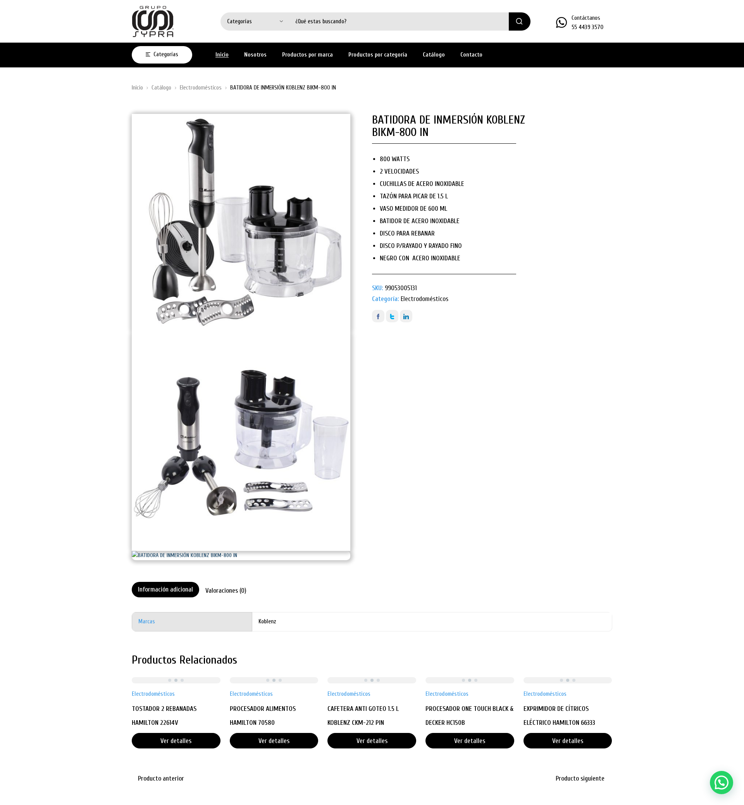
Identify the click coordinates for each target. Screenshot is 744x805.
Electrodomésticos (201, 87)
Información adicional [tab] (165, 589)
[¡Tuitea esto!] (392, 316)
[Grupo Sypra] (153, 21)
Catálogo (161, 87)
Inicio (137, 87)
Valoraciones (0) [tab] (225, 590)
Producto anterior (161, 778)
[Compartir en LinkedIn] (406, 316)
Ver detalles (175, 741)
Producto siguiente (580, 778)
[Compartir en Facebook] (378, 316)
